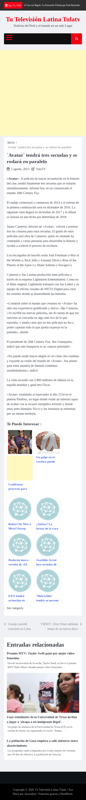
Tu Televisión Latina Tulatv (43, 19)
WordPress (66, 793)
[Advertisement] (43, 93)
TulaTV (41, 169)
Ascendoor (30, 793)
